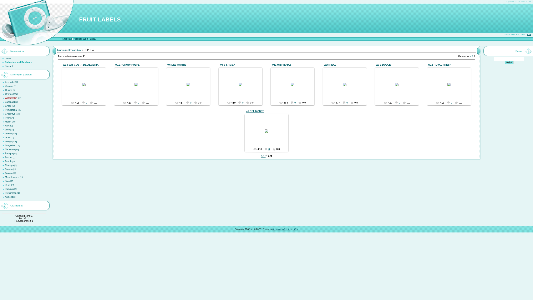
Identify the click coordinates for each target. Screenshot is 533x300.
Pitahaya (9, 165)
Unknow (9, 86)
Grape (8, 106)
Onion (8, 137)
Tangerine (10, 145)
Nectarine (10, 149)
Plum (7, 185)
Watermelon (11, 98)
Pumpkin (9, 189)
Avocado (9, 82)
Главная (67, 39)
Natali (85, 87)
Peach (8, 161)
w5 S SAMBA (227, 64)
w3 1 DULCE (383, 64)
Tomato (8, 173)
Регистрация (80, 39)
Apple (8, 197)
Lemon (8, 133)
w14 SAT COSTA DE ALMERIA (81, 64)
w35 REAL (330, 64)
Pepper (8, 157)
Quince (8, 90)
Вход (93, 39)
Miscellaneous (12, 177)
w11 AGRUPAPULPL (127, 64)
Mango (8, 141)
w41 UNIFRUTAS (281, 64)
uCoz (295, 229)
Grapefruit (10, 113)
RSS (529, 35)
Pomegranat (11, 110)
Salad (8, 181)
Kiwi (7, 125)
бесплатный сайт (281, 229)
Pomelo (8, 169)
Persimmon (10, 193)
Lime (7, 129)
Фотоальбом (74, 50)
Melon (8, 121)
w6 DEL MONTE (176, 64)
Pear (7, 117)
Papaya (9, 153)
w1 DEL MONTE (255, 111)
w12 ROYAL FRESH (439, 64)
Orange (9, 94)
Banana (9, 102)
